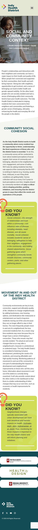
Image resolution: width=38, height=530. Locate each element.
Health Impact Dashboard (19, 45)
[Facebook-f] (3, 513)
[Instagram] (15, 513)
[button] (32, 8)
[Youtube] (11, 513)
